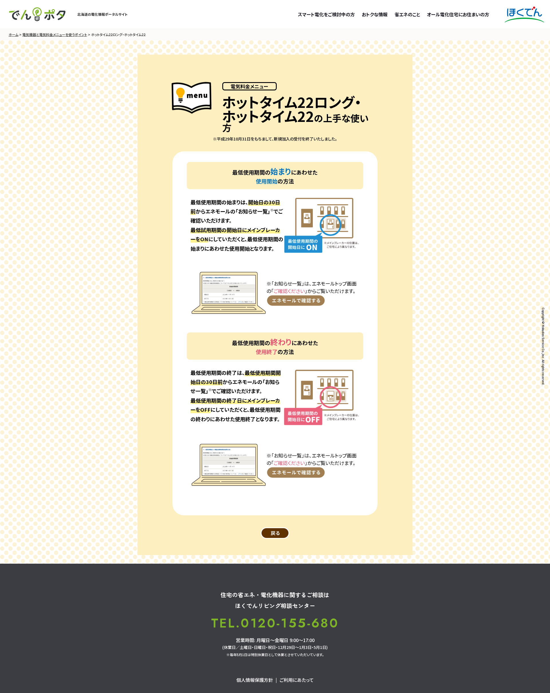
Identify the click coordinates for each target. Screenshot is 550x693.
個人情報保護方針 (254, 679)
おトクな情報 (375, 14)
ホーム (13, 34)
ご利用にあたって (297, 679)
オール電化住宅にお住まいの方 (458, 14)
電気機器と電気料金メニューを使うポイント (54, 34)
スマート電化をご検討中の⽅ (326, 14)
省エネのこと (407, 14)
